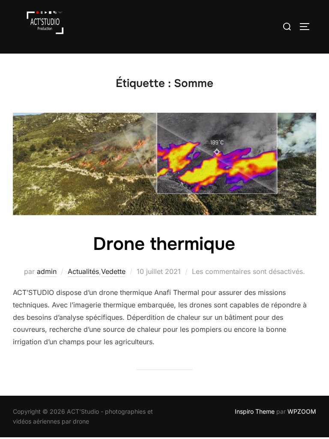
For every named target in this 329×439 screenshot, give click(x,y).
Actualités (83, 271)
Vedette (113, 271)
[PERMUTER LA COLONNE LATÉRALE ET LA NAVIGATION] (307, 26)
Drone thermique (164, 244)
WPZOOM (301, 411)
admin (47, 271)
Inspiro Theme (255, 411)
